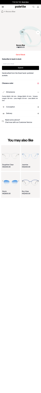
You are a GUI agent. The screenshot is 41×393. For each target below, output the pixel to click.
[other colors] (37, 83)
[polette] (20, 6)
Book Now (25, 2)
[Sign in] (38, 6)
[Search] (33, 6)
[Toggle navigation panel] (2, 6)
